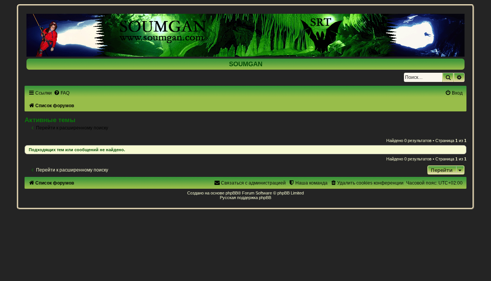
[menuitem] (61, 93)
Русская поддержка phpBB (245, 197)
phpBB (232, 193)
